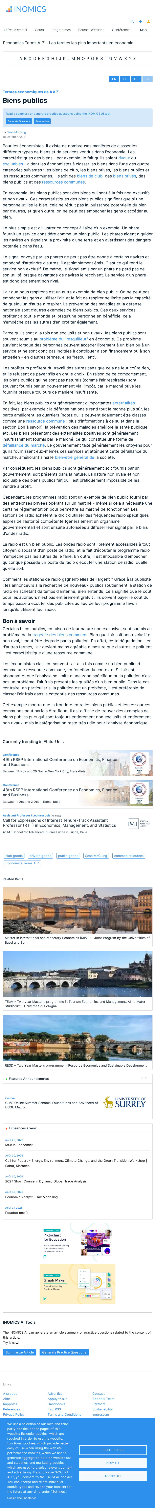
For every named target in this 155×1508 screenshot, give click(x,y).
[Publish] (140, 22)
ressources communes (63, 182)
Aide (6, 1399)
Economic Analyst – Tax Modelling (31, 1197)
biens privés (124, 176)
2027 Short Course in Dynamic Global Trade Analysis (46, 1181)
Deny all (113, 1463)
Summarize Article (20, 1352)
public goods (68, 856)
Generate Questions (19, 121)
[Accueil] (26, 9)
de (136, 79)
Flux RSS (54, 1409)
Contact (98, 1394)
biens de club (90, 176)
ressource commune (45, 421)
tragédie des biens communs (59, 634)
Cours (39, 30)
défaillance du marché (24, 445)
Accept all (113, 1476)
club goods (14, 856)
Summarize (42, 121)
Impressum (100, 1414)
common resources (128, 856)
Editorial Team (103, 1399)
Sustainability (102, 1409)
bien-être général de (74, 457)
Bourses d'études (91, 30)
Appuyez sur (57, 1399)
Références (11, 1409)
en (114, 79)
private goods (40, 856)
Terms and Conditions (64, 1414)
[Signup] (149, 22)
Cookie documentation (22, 1498)
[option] (77, 1102)
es (125, 79)
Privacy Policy (14, 1414)
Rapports (10, 1404)
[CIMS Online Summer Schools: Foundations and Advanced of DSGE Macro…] (125, 1102)
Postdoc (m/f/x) (17, 1213)
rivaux (124, 158)
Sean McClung (16, 132)
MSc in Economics (19, 1145)
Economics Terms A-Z (22, 863)
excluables (13, 164)
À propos (10, 1394)
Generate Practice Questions (64, 1352)
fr (147, 79)
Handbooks (56, 1404)
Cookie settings (113, 1450)
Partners (98, 1404)
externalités (123, 403)
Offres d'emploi (15, 30)
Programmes (61, 30)
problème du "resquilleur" (64, 339)
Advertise (55, 1394)
